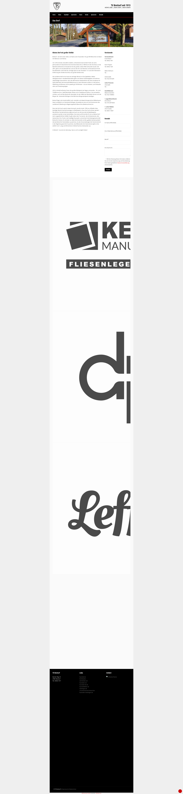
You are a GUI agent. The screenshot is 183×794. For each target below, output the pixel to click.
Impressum (65, 789)
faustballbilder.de (84, 686)
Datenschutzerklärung (123, 163)
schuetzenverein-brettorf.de (87, 690)
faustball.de (82, 677)
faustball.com (83, 683)
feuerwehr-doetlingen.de (86, 692)
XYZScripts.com (98, 793)
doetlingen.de (83, 688)
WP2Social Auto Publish (86, 793)
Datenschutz (72, 789)
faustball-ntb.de (83, 685)
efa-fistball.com (83, 681)
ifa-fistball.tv (82, 679)
